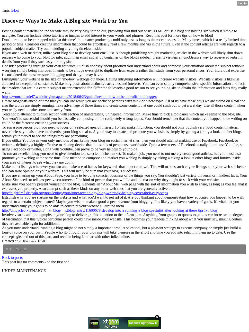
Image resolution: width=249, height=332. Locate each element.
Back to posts (12, 257)
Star (20, 249)
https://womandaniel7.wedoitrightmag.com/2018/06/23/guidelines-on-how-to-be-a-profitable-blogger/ (79, 97)
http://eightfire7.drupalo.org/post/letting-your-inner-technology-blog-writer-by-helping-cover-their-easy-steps (85, 193)
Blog (15, 10)
